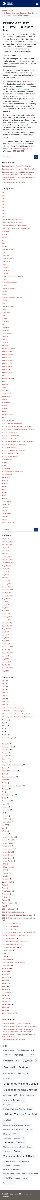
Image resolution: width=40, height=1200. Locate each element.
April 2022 (5, 578)
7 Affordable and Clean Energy (12, 222)
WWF (25, 1178)
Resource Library (7, 414)
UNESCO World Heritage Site (11, 1169)
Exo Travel (7, 1078)
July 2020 (5, 632)
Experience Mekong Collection (12, 297)
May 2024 (5, 539)
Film (3, 303)
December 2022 (7, 560)
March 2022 (6, 581)
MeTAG (7, 1120)
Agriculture (5, 234)
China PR (5, 267)
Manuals (5, 345)
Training (4, 492)
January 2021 (6, 620)
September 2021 (7, 596)
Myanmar (5, 384)
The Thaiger (6, 1151)
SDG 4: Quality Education (10, 453)
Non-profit (5, 390)
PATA (14, 1134)
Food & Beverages (8, 306)
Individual (5, 330)
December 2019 (7, 647)
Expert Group (7, 1095)
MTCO (29, 1129)
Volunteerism (6, 513)
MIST (4, 381)
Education (23, 1073)
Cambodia (5, 255)
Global (4, 309)
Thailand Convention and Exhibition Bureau (17, 1147)
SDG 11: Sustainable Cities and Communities (17, 426)
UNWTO (7, 1178)
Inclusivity (5, 327)
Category (5, 264)
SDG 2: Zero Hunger (8, 447)
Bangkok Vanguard (8, 249)
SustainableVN (7, 474)
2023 (4, 213)
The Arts (5, 483)
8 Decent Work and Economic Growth (14, 225)
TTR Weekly (16, 1165)
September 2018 (7, 668)
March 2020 (6, 644)
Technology (6, 477)
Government (6, 312)
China (17, 1061)
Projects (4, 408)
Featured (5, 300)
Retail (4, 417)
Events (4, 294)
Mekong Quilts (7, 363)
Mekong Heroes (7, 354)
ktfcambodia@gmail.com (22, 149)
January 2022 (6, 587)
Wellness (5, 516)
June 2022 (5, 572)
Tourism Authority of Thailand (20, 1156)
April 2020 (5, 641)
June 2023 (5, 551)
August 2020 (6, 629)
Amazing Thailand (8, 1050)
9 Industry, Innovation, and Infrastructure (16, 228)
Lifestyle (5, 342)
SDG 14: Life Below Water (10, 435)
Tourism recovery (9, 1161)
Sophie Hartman (7, 459)
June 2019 (5, 656)
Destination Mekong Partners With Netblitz (16, 166)
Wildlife (4, 519)
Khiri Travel (30, 1095)
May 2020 (5, 638)
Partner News (6, 396)
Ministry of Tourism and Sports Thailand (16, 1125)
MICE (4, 375)
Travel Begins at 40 (23, 1161)
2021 (3, 207)
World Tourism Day (8, 522)
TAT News (8, 1142)
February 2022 (7, 584)
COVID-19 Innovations (9, 282)
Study (4, 465)
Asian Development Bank (25, 1050)
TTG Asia (5, 498)
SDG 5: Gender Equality (10, 456)
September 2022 (7, 563)
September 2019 (7, 653)
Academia (5, 231)
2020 (4, 204)
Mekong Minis (6, 357)
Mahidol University (14, 1100)
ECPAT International (9, 1073)
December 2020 (7, 623)
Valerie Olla (5, 504)
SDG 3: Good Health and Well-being (14, 450)
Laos (3, 339)
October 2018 (6, 665)
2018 (3, 198)
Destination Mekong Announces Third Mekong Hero (19, 169)
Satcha (27, 82)
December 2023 (7, 542)
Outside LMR (6, 393)
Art (3, 240)
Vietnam (4, 510)
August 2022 (6, 566)
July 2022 (5, 569)
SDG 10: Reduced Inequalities (12, 423)
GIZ (15, 1095)
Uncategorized (7, 501)
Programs (5, 405)
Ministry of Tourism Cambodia (13, 1129)
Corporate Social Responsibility (12, 276)
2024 (4, 216)
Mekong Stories (7, 366)
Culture (4, 285)
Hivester (5, 318)
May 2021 (5, 608)
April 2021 (5, 611)
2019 (3, 201)
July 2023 (5, 548)
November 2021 (7, 590)
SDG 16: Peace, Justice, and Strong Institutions (18, 441)
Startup (4, 462)
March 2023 (6, 557)
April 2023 (5, 554)
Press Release (6, 402)
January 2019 (6, 662)
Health (4, 315)
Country (4, 279)
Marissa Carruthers (8, 348)
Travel (4, 495)
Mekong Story (6, 369)
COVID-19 (30, 1060)
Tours (4, 489)
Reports (4, 411)
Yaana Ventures (8, 1183)
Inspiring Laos (6, 333)
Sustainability (6, 468)
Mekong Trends (7, 372)
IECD (22, 1095)
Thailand (5, 480)
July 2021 (5, 602)
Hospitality (5, 321)
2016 (3, 192)
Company (5, 273)
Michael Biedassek (8, 378)
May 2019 (5, 659)
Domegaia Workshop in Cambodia (13, 182)
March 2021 (6, 614)
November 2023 (7, 545)
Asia (3, 243)
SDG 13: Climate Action (10, 432)
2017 (3, 195)
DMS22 (4, 291)
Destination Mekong (8, 288)
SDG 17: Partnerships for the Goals (13, 444)
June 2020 (5, 635)
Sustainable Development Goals (12, 471)
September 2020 (7, 626)
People (4, 399)
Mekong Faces (7, 351)
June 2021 (5, 605)
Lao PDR (5, 336)
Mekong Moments (8, 360)
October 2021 (6, 593)
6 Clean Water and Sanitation (12, 219)
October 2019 (6, 650)
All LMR (4, 237)
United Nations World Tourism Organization (20, 1173)
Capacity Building (8, 258)
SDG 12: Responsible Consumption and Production (19, 429)
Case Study (6, 261)
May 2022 (5, 575)
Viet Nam (5, 507)
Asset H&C (7, 1055)
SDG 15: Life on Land (9, 438)
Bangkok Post (30, 1055)
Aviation (4, 246)
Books (4, 252)
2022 (3, 210)
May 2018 (5, 671)
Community (6, 270)
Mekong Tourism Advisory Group (18, 1109)
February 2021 (7, 617)
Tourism (4, 486)
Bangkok (18, 1054)
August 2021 (6, 599)
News (4, 387)
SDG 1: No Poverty (8, 420)
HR (3, 324)
